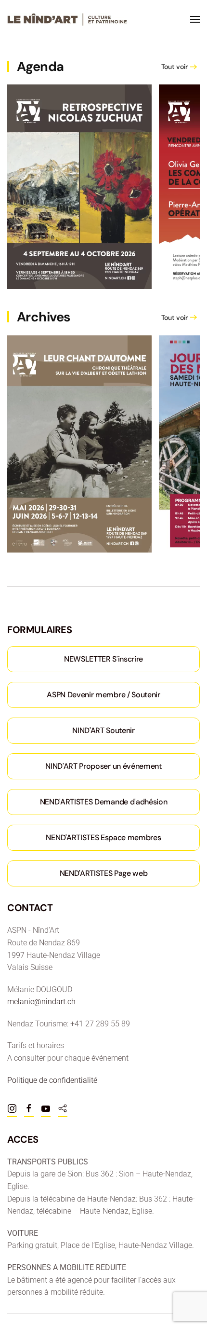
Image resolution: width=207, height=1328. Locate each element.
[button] (195, 19)
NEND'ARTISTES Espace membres (103, 837)
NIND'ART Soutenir (103, 730)
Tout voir (174, 66)
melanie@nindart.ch (41, 1001)
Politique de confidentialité (52, 1080)
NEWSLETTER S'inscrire (103, 659)
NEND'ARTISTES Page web (104, 873)
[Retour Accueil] (67, 19)
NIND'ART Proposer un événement (103, 766)
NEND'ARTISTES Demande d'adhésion (104, 802)
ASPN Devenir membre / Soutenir (103, 695)
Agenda (40, 66)
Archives (43, 316)
